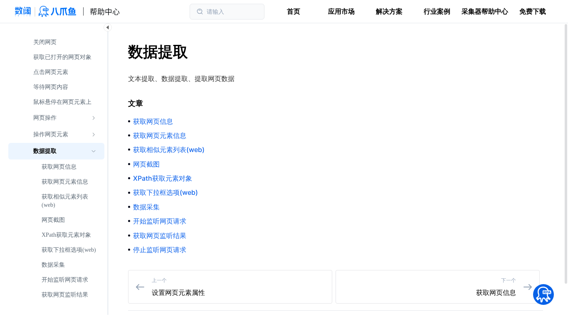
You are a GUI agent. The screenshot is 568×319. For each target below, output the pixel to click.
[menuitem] (56, 42)
